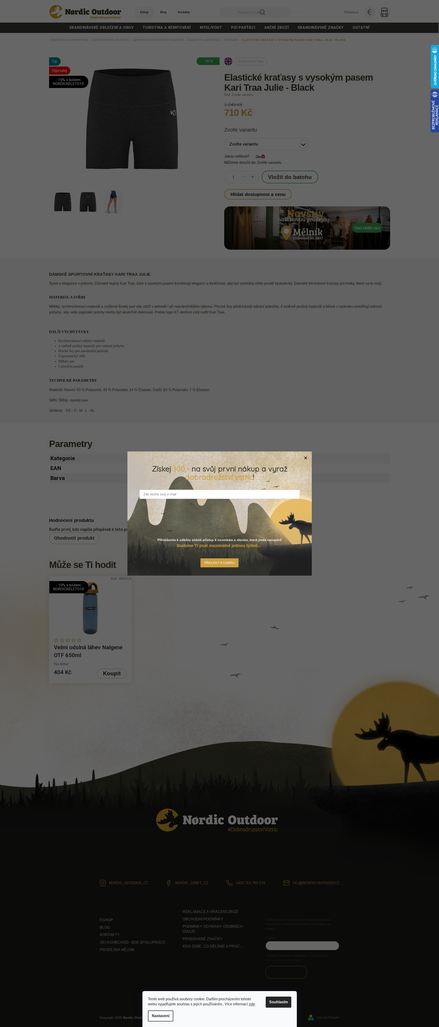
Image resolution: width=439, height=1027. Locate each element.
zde (252, 1004)
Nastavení (160, 1016)
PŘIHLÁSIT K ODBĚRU (219, 563)
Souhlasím (278, 1002)
